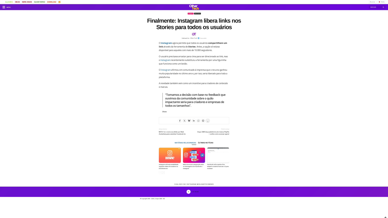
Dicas (17, 2)
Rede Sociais (197, 13)
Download (51, 2)
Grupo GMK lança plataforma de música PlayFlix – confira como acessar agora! (213, 133)
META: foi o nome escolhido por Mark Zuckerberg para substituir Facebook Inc (172, 133)
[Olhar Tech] (194, 7)
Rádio (383, 2)
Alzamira (9, 2)
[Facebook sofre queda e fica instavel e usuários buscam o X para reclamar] (218, 155)
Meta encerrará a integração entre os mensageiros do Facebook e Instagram (193, 166)
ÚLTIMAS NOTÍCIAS (205, 143)
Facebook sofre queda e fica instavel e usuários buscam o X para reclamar (218, 166)
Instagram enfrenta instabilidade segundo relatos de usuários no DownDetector (168, 166)
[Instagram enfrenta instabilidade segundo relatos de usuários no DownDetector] (170, 155)
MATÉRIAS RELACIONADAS (185, 143)
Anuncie (372, 2)
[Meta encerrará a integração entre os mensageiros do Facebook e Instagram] (194, 155)
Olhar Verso (39, 2)
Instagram (190, 13)
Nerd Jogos (27, 2)
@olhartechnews (205, 184)
